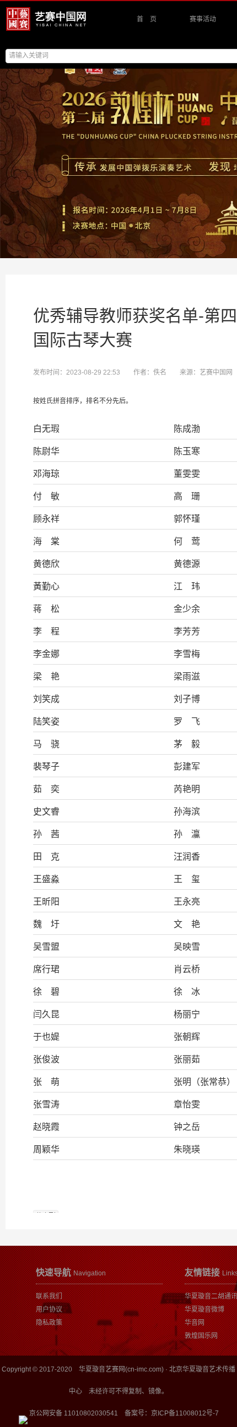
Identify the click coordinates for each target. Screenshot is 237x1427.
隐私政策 (49, 1322)
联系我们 (49, 1296)
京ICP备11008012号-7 (185, 1413)
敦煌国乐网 (201, 1336)
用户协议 (49, 1309)
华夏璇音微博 (204, 1309)
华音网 (194, 1322)
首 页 (147, 19)
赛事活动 (203, 19)
